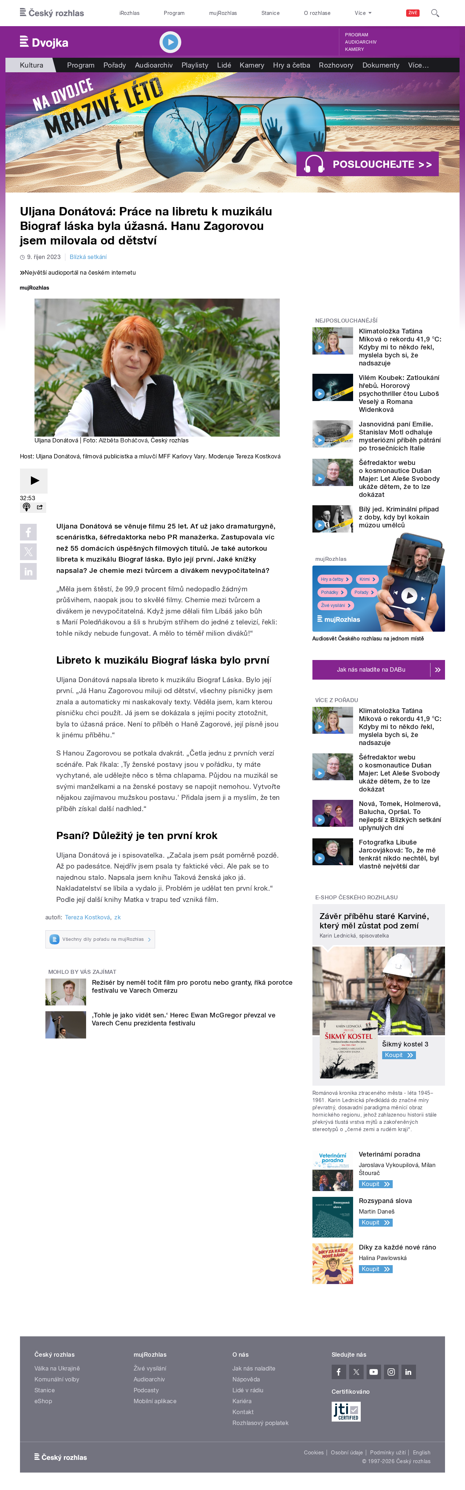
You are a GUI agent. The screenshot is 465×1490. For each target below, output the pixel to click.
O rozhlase (317, 13)
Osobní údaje (347, 1452)
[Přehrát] (34, 481)
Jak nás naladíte (254, 1368)
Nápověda (246, 1379)
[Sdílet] (39, 507)
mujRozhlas (223, 13)
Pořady (115, 65)
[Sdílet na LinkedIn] (28, 571)
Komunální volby (57, 1379)
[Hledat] (435, 13)
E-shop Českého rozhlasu (356, 897)
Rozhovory (336, 65)
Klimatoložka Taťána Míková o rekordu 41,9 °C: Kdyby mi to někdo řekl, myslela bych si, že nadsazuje (400, 347)
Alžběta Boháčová (123, 440)
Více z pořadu (337, 700)
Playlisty (195, 65)
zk (117, 917)
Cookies (314, 1452)
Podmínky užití (388, 1452)
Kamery (354, 49)
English (421, 1452)
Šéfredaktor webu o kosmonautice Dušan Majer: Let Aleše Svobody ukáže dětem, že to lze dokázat (399, 478)
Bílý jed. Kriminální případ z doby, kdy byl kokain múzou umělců (399, 517)
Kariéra (241, 1401)
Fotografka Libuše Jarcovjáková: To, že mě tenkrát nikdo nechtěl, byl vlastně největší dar (399, 854)
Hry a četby (332, 579)
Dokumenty (381, 65)
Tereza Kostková (87, 917)
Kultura (31, 65)
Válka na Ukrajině (57, 1368)
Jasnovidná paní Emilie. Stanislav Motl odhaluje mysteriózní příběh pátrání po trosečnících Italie (400, 436)
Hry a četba (291, 65)
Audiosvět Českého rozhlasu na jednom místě (368, 638)
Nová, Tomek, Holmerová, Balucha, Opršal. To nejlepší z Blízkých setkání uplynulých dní (400, 815)
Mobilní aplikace (155, 1401)
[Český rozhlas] (52, 13)
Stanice (271, 13)
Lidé (224, 65)
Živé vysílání (333, 605)
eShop (43, 1401)
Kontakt (243, 1412)
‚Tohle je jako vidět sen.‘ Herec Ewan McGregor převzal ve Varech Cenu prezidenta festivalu (183, 1019)
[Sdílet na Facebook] (28, 532)
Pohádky (329, 592)
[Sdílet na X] (28, 551)
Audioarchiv (360, 42)
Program (174, 13)
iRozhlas (130, 13)
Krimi (365, 579)
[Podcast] (26, 507)
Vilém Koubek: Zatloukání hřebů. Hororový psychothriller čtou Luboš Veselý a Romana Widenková (399, 393)
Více (418, 65)
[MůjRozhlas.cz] (34, 288)
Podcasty (146, 1390)
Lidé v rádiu (248, 1390)
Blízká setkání (88, 257)
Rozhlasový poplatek (260, 1423)
